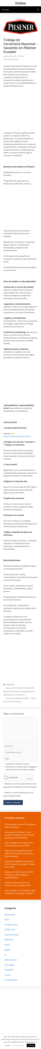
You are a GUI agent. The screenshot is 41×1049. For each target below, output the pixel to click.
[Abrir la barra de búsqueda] (38, 9)
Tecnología (9, 965)
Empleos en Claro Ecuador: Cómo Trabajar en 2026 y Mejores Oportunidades (18, 875)
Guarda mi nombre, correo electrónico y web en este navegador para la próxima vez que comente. (21, 767)
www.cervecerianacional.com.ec (17, 436)
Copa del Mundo (11, 934)
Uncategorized (10, 980)
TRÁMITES (9, 970)
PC (5, 955)
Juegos (7, 949)
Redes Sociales (10, 959)
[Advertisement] (20, 111)
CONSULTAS (9, 929)
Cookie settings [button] (18, 1045)
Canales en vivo (11, 924)
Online (20, 3)
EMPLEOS (10, 684)
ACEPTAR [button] (31, 1045)
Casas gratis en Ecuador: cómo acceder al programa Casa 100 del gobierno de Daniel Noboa (19, 835)
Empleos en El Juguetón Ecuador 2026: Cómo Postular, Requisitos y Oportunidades (19, 853)
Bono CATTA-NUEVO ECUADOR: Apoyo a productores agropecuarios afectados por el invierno (19, 691)
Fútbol (7, 944)
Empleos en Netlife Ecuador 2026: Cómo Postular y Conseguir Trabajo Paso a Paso (19, 864)
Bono (6, 919)
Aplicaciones (9, 914)
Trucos (7, 975)
